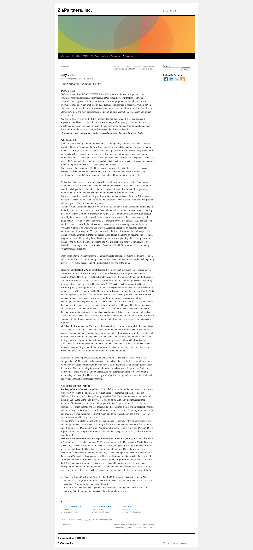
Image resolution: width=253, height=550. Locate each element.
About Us (76, 56)
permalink (108, 519)
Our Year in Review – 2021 (72, 506)
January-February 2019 (101, 506)
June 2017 (66, 66)
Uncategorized (86, 519)
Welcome (65, 56)
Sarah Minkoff (89, 78)
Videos (105, 56)
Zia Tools (95, 56)
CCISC (85, 56)
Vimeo (126, 490)
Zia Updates (128, 56)
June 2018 (126, 506)
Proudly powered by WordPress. (177, 543)
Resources (115, 56)
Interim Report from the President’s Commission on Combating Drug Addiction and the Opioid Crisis (134, 67)
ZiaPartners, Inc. (75, 10)
